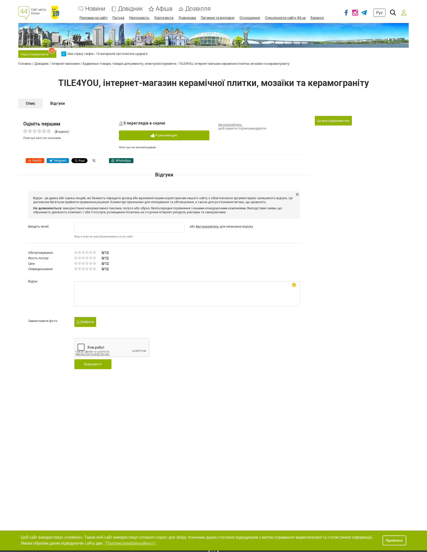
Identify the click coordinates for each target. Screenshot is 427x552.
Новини (95, 8)
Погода (118, 18)
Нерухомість (139, 18)
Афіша (164, 8)
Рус (379, 12)
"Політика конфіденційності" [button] (130, 543)
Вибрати (87, 322)
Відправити (93, 364)
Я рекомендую (166, 135)
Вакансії (317, 18)
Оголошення (249, 18)
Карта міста (163, 18)
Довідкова (187, 18)
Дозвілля (198, 8)
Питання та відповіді (218, 18)
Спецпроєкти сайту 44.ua (285, 18)
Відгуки (57, 103)
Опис (30, 103)
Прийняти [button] (394, 540)
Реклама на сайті (93, 18)
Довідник (130, 8)
